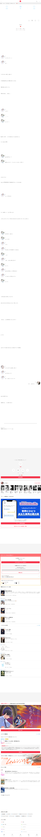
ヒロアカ (8, 814)
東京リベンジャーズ (22, 814)
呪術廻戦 (3, 814)
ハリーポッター (15, 814)
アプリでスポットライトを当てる (20, 562)
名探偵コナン (23, 816)
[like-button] (38, 20)
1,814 (17, 28)
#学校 (5, 703)
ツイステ (30, 816)
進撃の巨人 (17, 816)
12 (24, 28)
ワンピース (30, 814)
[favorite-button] (35, 20)
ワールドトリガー (4, 816)
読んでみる (20, 730)
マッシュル (11, 816)
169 (21, 28)
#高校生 (2, 703)
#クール (8, 703)
